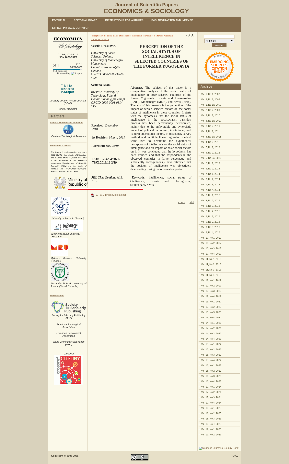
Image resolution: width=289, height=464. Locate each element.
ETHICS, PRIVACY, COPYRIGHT (71, 27)
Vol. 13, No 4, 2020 (211, 317)
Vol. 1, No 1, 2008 (210, 94)
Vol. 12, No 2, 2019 (211, 285)
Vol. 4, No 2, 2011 (210, 142)
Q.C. (235, 455)
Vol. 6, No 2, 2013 (210, 168)
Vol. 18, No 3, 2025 (211, 418)
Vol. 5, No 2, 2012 (210, 152)
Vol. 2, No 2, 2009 (210, 110)
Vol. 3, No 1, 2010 (210, 115)
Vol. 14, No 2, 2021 (211, 328)
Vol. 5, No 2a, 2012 (211, 158)
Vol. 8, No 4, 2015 (210, 211)
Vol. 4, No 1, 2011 (210, 131)
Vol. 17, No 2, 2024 (211, 392)
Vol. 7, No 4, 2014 (210, 190)
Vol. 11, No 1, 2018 (211, 259)
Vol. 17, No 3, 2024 (211, 397)
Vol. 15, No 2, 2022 (211, 349)
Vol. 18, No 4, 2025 (211, 424)
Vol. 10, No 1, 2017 (211, 237)
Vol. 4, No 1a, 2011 (211, 136)
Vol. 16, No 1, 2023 (211, 365)
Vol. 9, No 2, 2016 (210, 221)
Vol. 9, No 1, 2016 (210, 216)
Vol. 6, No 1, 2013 (210, 163)
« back (181, 202)
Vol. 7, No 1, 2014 (210, 174)
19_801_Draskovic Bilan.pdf (111, 195)
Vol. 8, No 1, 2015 (210, 195)
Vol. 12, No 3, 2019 (211, 291)
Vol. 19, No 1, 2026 (211, 429)
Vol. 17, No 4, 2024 (211, 402)
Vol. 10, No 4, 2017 (211, 253)
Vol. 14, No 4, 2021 (211, 339)
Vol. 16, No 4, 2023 (211, 381)
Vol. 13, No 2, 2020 (211, 307)
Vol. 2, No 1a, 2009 (211, 104)
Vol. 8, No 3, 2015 (210, 206)
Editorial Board (85, 20)
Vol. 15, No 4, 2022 (211, 360)
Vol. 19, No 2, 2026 (211, 434)
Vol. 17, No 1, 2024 (211, 386)
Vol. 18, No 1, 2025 (211, 408)
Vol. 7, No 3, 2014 (210, 184)
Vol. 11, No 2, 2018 (211, 264)
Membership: (57, 295)
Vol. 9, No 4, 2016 (210, 232)
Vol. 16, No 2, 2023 (211, 370)
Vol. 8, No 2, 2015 (210, 200)
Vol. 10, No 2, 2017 (211, 243)
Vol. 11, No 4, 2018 (211, 275)
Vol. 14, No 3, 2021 (211, 333)
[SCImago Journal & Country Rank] (219, 448)
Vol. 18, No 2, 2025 (211, 413)
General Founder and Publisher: (66, 122)
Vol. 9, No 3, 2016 (210, 227)
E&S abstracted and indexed (172, 20)
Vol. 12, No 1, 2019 (211, 280)
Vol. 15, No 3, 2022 (211, 354)
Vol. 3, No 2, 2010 (210, 126)
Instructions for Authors (124, 20)
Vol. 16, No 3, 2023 (211, 376)
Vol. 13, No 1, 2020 (211, 301)
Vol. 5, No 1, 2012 (210, 147)
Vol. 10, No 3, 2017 (211, 248)
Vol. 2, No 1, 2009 (210, 99)
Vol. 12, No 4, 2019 (211, 296)
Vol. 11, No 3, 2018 (211, 269)
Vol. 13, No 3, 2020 (211, 312)
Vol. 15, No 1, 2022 (211, 344)
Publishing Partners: (60, 145)
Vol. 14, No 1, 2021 (211, 323)
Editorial (59, 20)
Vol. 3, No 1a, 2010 (211, 120)
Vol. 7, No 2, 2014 (210, 179)
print (191, 202)
